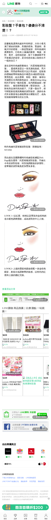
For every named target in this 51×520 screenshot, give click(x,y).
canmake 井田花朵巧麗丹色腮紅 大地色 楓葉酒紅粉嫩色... (12, 383)
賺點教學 (24, 481)
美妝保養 (20, 21)
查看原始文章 (8, 289)
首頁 (3, 21)
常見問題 (32, 481)
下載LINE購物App (8, 478)
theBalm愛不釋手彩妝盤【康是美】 (32, 340)
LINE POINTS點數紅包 (10, 481)
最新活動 (20, 478)
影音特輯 (11, 21)
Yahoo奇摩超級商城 (9, 347)
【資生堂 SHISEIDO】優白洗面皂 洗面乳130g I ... (11, 340)
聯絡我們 (41, 481)
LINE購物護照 (31, 478)
